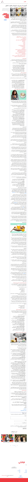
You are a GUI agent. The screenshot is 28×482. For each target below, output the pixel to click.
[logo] (25, 1)
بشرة (19, 469)
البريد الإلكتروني (24, 422)
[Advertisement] (14, 455)
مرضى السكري (15, 202)
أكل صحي (7, 14)
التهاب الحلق (4, 14)
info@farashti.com (14, 467)
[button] (17, 446)
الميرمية (24, 43)
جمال (26, 469)
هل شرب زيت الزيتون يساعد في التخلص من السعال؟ (18, 55)
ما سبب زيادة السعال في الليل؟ (21, 54)
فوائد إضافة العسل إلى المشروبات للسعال (20, 49)
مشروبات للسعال (6, 16)
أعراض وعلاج (5, 13)
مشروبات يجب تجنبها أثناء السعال (22, 50)
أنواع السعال (24, 38)
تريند (19, 472)
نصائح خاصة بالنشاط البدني (21, 52)
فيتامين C (24, 273)
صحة (26, 470)
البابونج (24, 42)
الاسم (25, 420)
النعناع (24, 44)
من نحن (21, 476)
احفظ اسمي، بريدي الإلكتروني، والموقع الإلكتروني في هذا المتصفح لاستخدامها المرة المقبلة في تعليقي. (18, 426)
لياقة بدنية (25, 472)
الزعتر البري (23, 41)
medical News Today (23, 410)
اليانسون (24, 47)
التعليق (25, 415)
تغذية (26, 471)
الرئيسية (21, 475)
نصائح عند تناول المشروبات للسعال (21, 51)
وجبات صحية (7, 17)
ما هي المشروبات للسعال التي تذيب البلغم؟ (19, 56)
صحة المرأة (7, 15)
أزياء (19, 471)
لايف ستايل (18, 470)
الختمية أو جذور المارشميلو (22, 45)
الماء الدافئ (23, 40)
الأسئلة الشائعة (24, 53)
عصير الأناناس (23, 48)
